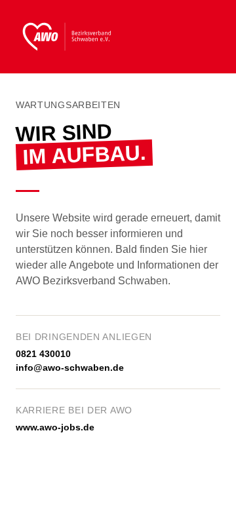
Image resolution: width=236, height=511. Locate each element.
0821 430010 (43, 354)
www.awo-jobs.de (55, 427)
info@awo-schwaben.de (70, 367)
